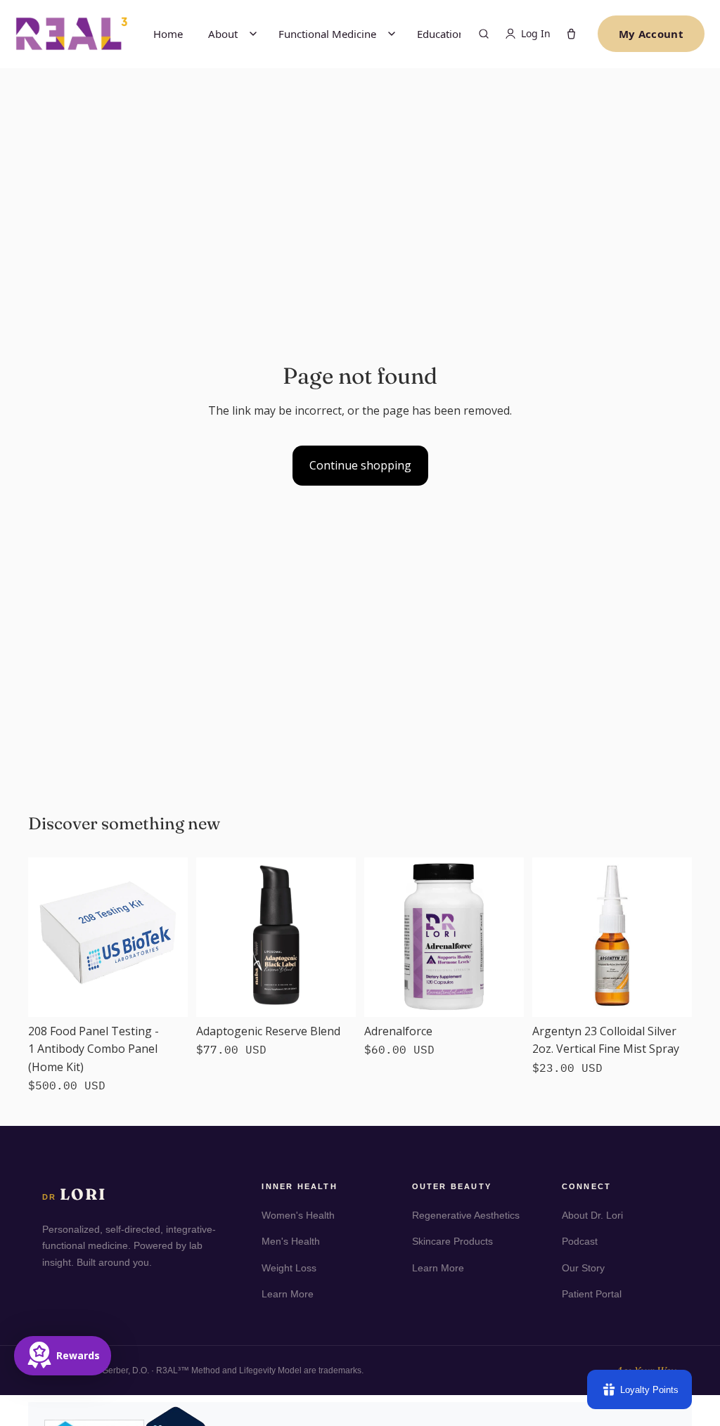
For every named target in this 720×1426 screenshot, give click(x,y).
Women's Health (298, 1215)
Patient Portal (592, 1293)
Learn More (288, 1293)
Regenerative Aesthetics (466, 1215)
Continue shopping (360, 465)
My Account (651, 34)
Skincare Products (452, 1241)
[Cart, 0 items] (571, 34)
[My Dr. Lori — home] (71, 33)
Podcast (580, 1241)
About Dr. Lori (592, 1215)
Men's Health (291, 1241)
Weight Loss (289, 1267)
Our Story (583, 1267)
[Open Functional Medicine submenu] (391, 33)
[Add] (166, 995)
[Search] (484, 34)
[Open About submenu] (253, 33)
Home (168, 34)
